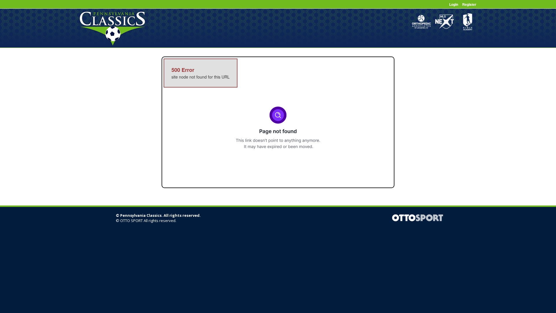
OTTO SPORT (131, 220)
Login (453, 4)
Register (469, 4)
